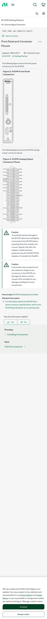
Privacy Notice (26, 595)
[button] (22, 36)
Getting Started (20, 56)
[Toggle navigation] (13, 4)
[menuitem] (35, 5)
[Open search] (36, 13)
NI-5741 (7, 56)
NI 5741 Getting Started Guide (25, 294)
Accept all (23, 606)
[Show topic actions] (39, 41)
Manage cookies (24, 614)
